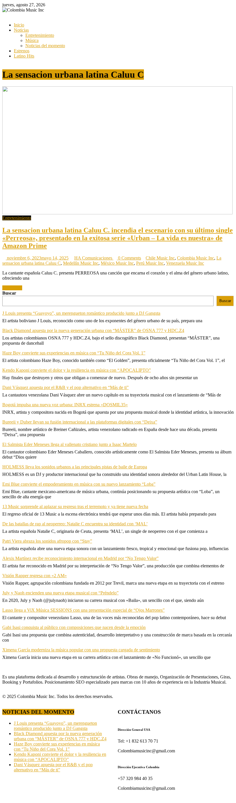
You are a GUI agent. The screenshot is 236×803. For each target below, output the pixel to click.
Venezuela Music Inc (185, 263)
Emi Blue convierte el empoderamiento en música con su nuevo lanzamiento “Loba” (78, 484)
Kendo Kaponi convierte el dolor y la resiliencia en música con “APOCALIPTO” (76, 370)
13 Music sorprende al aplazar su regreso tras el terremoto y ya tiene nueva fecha (75, 506)
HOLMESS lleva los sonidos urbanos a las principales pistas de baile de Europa (74, 466)
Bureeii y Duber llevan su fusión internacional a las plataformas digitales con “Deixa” (79, 421)
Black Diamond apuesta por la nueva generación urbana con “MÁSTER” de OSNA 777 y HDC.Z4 (93, 330)
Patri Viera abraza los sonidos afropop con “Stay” (47, 541)
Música (32, 40)
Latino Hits (24, 56)
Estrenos (21, 50)
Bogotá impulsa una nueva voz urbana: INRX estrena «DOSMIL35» (65, 404)
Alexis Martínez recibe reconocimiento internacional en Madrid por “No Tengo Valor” (80, 558)
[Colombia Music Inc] (4, 15)
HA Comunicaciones (93, 257)
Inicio (19, 24)
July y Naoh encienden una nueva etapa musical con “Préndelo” (60, 592)
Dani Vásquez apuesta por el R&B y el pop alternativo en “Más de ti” (65, 387)
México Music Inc (117, 263)
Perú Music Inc (150, 263)
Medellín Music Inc (80, 263)
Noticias (21, 30)
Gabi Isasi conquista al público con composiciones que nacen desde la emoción (74, 627)
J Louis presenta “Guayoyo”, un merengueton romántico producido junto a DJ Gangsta (81, 313)
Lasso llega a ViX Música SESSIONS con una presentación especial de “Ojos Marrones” (83, 610)
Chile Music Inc (160, 257)
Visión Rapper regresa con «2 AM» (34, 575)
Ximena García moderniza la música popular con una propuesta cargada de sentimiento (81, 649)
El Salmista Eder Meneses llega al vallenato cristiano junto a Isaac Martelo (69, 444)
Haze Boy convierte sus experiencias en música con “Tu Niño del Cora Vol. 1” (73, 352)
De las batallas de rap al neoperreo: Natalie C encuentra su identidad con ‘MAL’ (75, 523)
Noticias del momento (45, 45)
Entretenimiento (39, 35)
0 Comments (129, 257)
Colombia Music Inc (195, 257)
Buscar (9, 293)
